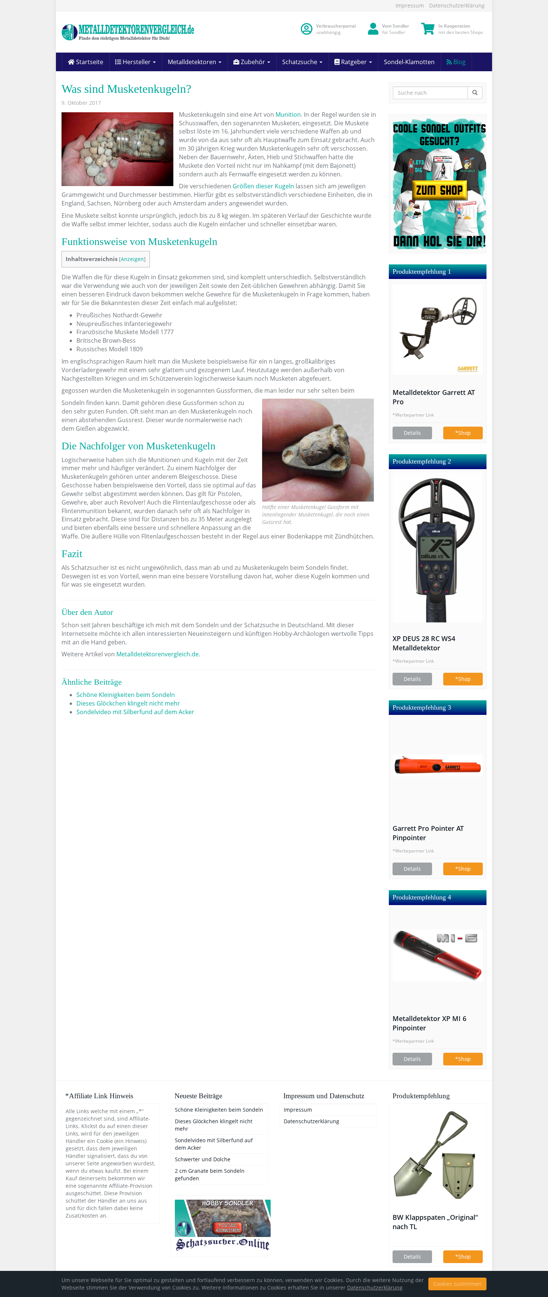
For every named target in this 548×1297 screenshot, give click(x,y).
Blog (459, 62)
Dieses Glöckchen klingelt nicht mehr (128, 703)
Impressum (410, 5)
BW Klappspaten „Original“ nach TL (435, 1222)
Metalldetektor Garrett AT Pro (434, 397)
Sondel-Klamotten (409, 62)
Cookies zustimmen (457, 1283)
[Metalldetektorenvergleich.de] (129, 32)
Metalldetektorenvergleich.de (157, 654)
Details (412, 432)
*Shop (463, 432)
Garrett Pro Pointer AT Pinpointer (428, 833)
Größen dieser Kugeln (263, 186)
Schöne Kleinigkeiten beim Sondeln (125, 695)
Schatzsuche (300, 62)
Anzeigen (132, 259)
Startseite (89, 62)
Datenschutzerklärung (457, 5)
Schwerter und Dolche (202, 1159)
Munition (288, 114)
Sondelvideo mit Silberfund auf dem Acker (135, 712)
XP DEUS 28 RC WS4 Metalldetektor (424, 643)
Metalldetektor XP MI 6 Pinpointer (429, 1023)
